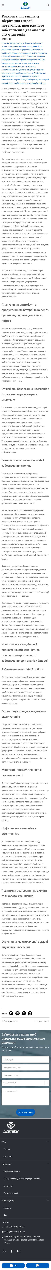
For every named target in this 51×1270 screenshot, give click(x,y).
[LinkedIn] (4, 1251)
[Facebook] (11, 1251)
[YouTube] (18, 1251)
